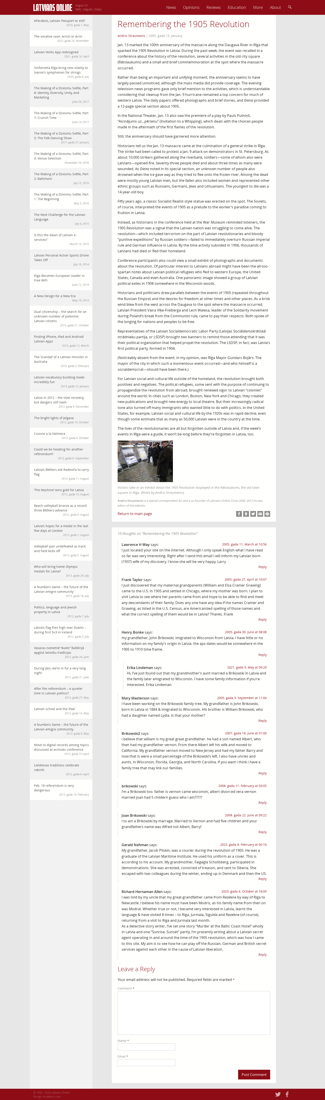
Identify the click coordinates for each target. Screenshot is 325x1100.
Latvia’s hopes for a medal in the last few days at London (61, 530)
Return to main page (135, 513)
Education (237, 7)
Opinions (191, 7)
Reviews (213, 7)
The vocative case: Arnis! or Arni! (61, 38)
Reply (262, 567)
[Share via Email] (260, 514)
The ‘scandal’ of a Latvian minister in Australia (61, 361)
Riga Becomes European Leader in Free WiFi (61, 280)
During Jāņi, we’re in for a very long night (61, 672)
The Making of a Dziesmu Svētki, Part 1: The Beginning (61, 198)
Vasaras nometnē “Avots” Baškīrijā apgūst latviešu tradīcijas (61, 652)
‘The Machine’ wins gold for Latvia (61, 492)
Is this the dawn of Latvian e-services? (61, 239)
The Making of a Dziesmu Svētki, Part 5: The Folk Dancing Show (61, 137)
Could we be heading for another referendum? (61, 453)
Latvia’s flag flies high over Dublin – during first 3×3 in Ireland (61, 631)
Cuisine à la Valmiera (61, 435)
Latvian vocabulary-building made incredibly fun (61, 381)
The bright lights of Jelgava (61, 420)
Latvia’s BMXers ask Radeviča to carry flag (61, 473)
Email (123, 1056)
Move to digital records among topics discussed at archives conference (61, 749)
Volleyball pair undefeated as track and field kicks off (61, 550)
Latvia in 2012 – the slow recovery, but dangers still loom (61, 401)
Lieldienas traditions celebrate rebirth (61, 769)
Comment (126, 988)
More (258, 7)
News (171, 7)
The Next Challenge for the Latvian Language (61, 219)
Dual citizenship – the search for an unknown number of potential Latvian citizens (61, 318)
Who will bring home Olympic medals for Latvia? (61, 570)
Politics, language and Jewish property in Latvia (61, 611)
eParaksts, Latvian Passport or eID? (61, 23)
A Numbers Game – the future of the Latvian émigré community (61, 591)
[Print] (267, 514)
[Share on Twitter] (253, 514)
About (275, 7)
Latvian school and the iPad (61, 711)
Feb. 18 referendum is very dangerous (61, 789)
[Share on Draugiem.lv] (246, 514)
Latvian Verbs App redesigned (61, 54)
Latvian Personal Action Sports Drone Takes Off (61, 259)
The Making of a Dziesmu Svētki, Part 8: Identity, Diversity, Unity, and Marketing (61, 94)
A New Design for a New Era (61, 298)
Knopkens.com (52, 1096)
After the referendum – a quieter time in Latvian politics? (61, 692)
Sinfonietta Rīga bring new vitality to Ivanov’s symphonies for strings (61, 72)
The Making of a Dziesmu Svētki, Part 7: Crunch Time (61, 117)
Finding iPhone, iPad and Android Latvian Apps (61, 340)
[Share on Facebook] (239, 514)
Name (123, 1041)
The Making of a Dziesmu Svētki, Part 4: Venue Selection (61, 158)
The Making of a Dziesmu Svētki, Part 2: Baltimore (61, 178)
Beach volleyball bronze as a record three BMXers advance (61, 509)
